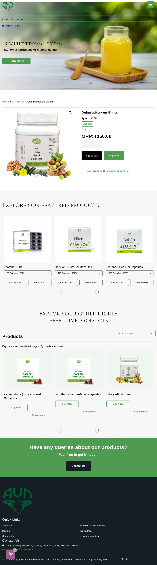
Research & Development (91, 525)
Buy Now (114, 155)
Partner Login (12, 25)
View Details (40, 282)
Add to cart (92, 156)
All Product (18, 101)
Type (84, 118)
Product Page (85, 531)
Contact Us (78, 466)
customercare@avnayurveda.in (20, 549)
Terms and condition (89, 536)
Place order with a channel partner (107, 171)
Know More (16, 61)
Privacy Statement (62, 559)
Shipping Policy (101, 559)
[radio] (87, 124)
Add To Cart (15, 282)
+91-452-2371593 (15, 19)
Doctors (6, 531)
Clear (84, 129)
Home (5, 101)
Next (98, 292)
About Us (7, 525)
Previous (59, 292)
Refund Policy (82, 559)
